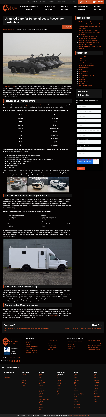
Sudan (75, 406)
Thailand (96, 376)
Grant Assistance (30, 348)
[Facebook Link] (9, 361)
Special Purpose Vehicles (94, 342)
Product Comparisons (32, 346)
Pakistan (59, 382)
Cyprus (58, 395)
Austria (40, 387)
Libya (75, 388)
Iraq (58, 377)
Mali (75, 391)
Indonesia (96, 380)
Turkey (58, 388)
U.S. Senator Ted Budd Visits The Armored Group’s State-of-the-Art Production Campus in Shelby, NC (88, 38)
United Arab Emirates (62, 383)
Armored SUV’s (70, 344)
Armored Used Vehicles (94, 349)
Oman (58, 390)
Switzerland (41, 383)
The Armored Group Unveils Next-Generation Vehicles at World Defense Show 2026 (89, 32)
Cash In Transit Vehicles (48, 8)
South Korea (97, 396)
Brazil (23, 377)
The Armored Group (9, 86)
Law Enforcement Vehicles (81, 8)
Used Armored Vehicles (85, 85)
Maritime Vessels (84, 67)
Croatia (41, 391)
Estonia (41, 393)
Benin (75, 379)
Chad (75, 382)
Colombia (24, 380)
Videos (28, 344)
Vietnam (96, 383)
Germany (41, 374)
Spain (40, 409)
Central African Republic (79, 395)
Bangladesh (97, 385)
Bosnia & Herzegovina (44, 399)
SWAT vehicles (83, 77)
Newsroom (43, 1)
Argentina (24, 374)
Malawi (75, 396)
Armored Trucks (71, 346)
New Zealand (97, 391)
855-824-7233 (13, 358)
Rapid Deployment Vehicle (86, 75)
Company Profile (52, 340)
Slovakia (41, 395)
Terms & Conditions (73, 415)
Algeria (75, 374)
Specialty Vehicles (64, 8)
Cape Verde (76, 380)
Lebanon (59, 380)
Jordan (58, 379)
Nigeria (75, 399)
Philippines (96, 382)
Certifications (29, 343)
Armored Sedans (71, 343)
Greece (40, 388)
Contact (51, 1)
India (95, 374)
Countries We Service (31, 352)
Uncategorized (83, 83)
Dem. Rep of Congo (78, 393)
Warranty (50, 349)
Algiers (75, 376)
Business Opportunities (32, 350)
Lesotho (76, 390)
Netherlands (42, 382)
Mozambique (77, 398)
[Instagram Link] (12, 361)
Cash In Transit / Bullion (94, 340)
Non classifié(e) (83, 71)
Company (34, 1)
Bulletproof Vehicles (84, 61)
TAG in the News (83, 81)
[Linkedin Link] (17, 361)
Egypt (58, 376)
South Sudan (77, 407)
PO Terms (80, 415)
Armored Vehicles (61, 1)
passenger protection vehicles (35, 105)
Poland (40, 380)
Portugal (41, 407)
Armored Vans (70, 348)
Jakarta (96, 388)
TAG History (82, 79)
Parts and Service (52, 347)
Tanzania (76, 401)
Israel (58, 393)
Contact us (53, 315)
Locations (72, 1)
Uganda (76, 402)
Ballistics (28, 341)
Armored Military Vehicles (94, 345)
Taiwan (95, 379)
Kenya (75, 387)
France (40, 376)
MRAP (80, 69)
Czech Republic (42, 390)
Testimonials (51, 344)
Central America (7, 377)
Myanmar (96, 395)
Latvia (40, 406)
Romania (41, 404)
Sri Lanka (96, 398)
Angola (75, 377)
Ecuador (23, 385)
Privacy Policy (86, 415)
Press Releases (83, 73)
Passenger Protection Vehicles (29, 8)
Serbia (40, 402)
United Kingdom (43, 379)
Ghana (75, 385)
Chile (23, 379)
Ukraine (41, 398)
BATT (80, 59)
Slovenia (41, 396)
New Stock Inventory (93, 347)
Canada (5, 376)
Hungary (41, 385)
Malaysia (96, 377)
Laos (95, 399)
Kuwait (58, 391)
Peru (23, 382)
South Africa (77, 404)
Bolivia (23, 376)
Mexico (5, 379)
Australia (96, 393)
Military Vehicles (97, 8)
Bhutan (95, 401)
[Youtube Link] (19, 361)
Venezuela (24, 383)
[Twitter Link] (14, 361)
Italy (40, 377)
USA (5, 374)
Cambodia (96, 387)
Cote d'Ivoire (77, 383)
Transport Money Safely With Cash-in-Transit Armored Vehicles (83, 328)
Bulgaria (41, 401)
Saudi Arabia (60, 387)
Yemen (58, 385)
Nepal (95, 390)
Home (27, 1)
